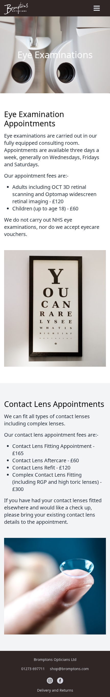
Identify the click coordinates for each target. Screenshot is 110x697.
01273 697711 (33, 668)
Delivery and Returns (55, 690)
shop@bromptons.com (69, 668)
